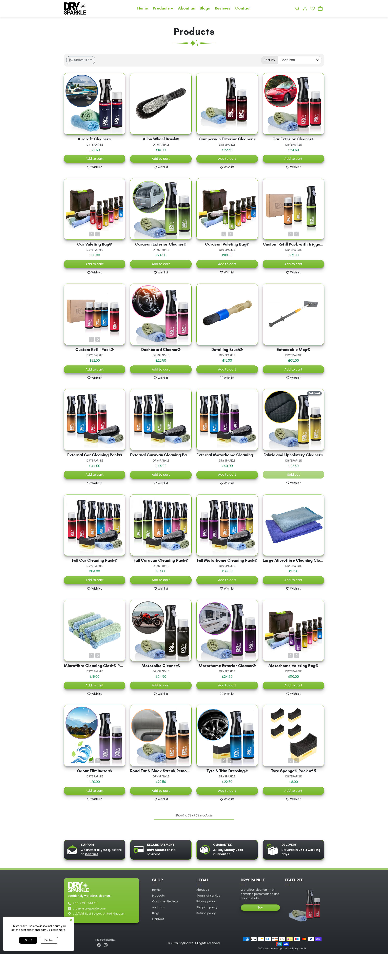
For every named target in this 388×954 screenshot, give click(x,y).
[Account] (305, 8)
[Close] (71, 920)
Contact (243, 8)
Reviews (222, 8)
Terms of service (208, 896)
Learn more (58, 930)
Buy (260, 907)
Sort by (269, 60)
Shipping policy (206, 907)
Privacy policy (206, 901)
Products (158, 896)
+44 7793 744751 (85, 903)
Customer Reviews (165, 901)
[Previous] (290, 129)
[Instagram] (105, 945)
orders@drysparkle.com (89, 908)
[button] (297, 8)
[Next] (296, 129)
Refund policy (206, 913)
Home (142, 8)
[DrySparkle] (75, 8)
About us (186, 8)
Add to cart (94, 158)
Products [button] (161, 8)
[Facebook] (98, 945)
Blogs (205, 8)
